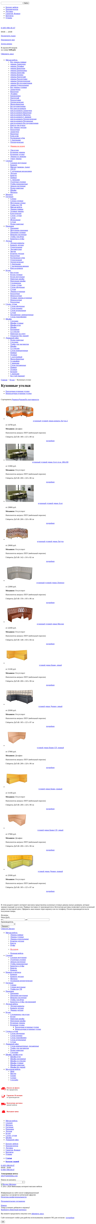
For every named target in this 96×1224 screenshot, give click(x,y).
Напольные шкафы (18, 281)
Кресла (13, 943)
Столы (13, 218)
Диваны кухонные (17, 291)
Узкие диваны (16, 159)
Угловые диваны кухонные (21, 298)
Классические (15, 213)
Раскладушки (15, 100)
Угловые (13, 355)
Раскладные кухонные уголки (18, 391)
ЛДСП (13, 169)
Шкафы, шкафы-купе (14, 1055)
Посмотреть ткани (8, 36)
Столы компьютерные (19, 351)
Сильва (13, 1078)
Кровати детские (17, 245)
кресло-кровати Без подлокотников (24, 123)
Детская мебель (12, 1004)
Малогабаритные (17, 104)
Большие (13, 372)
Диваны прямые (16, 209)
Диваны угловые (17, 937)
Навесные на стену (18, 334)
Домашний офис (12, 338)
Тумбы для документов (19, 344)
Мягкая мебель (11, 60)
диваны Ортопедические (20, 81)
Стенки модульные (18, 987)
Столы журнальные (18, 310)
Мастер (13, 1073)
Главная (4, 380)
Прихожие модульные (19, 995)
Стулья (13, 222)
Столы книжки (16, 308)
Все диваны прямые (18, 62)
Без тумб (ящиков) (17, 376)
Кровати (13, 165)
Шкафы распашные (18, 1059)
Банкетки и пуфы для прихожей (23, 1002)
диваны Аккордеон (18, 64)
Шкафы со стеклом (18, 1061)
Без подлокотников (18, 106)
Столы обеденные (17, 287)
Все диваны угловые (18, 87)
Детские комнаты (17, 243)
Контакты (9, 16)
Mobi (12, 1071)
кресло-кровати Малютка (20, 115)
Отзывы (9, 18)
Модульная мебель (13, 1069)
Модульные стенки (18, 203)
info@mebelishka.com (9, 1176)
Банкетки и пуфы (17, 239)
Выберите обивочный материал (13, 1210)
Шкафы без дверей (17, 1067)
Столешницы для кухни (20, 1014)
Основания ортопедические (21, 981)
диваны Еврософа (17, 73)
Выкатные (14, 92)
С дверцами (15, 180)
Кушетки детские (17, 254)
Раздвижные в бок (17, 138)
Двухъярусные (16, 249)
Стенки (13, 199)
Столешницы (15, 283)
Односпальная (16, 260)
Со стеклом (14, 332)
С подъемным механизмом (21, 171)
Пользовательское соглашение (13, 1201)
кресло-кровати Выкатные (20, 113)
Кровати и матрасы (13, 972)
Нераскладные (16, 296)
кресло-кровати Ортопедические (23, 119)
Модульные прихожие (19, 230)
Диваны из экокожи (18, 156)
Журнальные (15, 220)
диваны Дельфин (17, 66)
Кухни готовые (16, 275)
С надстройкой (16, 357)
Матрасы (13, 192)
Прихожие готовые (18, 232)
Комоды (13, 175)
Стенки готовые (16, 201)
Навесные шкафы (17, 279)
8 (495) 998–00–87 (8, 28)
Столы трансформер (18, 317)
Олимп (13, 1076)
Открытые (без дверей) (19, 336)
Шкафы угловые (16, 323)
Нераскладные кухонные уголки (19, 393)
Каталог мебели (12, 7)
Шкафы (13, 190)
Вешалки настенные (18, 235)
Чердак (13, 251)
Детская (9, 241)
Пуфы (12, 945)
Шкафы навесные (17, 1065)
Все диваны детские (18, 127)
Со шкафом (14, 361)
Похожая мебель (16, 953)
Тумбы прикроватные (19, 184)
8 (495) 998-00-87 (8, 1165)
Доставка (9, 11)
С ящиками (14, 363)
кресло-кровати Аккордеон (21, 111)
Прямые (13, 178)
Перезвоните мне (8, 40)
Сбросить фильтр (8, 929)
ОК (3, 1222)
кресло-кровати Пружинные (21, 121)
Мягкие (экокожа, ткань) (20, 167)
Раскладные (15, 130)
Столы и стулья (12, 1031)
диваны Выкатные (17, 68)
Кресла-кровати (16, 268)
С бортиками (15, 140)
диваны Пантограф (18, 77)
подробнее (50, 441)
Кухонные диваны (17, 152)
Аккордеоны (15, 89)
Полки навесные (17, 188)
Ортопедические (17, 102)
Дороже (22, 400)
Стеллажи (14, 321)
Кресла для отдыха (17, 125)
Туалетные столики (18, 182)
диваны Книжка (16, 75)
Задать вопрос (6, 44)
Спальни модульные (18, 163)
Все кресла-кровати (18, 108)
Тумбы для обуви (17, 237)
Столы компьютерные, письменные (24, 1046)
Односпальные (16, 247)
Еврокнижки (15, 96)
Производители (12, 9)
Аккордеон (14, 132)
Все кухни (14, 272)
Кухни (12, 1017)
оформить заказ (37, 1214)
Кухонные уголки (17, 154)
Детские (13, 173)
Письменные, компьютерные (21, 315)
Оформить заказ (7, 54)
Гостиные (9, 197)
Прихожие (10, 226)
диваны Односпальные (19, 85)
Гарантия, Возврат (13, 14)
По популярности (32, 400)
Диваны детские (16, 1010)
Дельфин (13, 94)
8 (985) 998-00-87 (8, 1170)
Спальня (9, 161)
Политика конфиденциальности (14, 1197)
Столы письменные (18, 365)
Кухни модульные (17, 277)
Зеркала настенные (18, 186)
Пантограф (14, 98)
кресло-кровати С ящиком (20, 117)
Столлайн (14, 1080)
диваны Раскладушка (18, 79)
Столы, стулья (16, 216)
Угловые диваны (17, 211)
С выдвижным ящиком (19, 266)
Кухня (8, 270)
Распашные (14, 329)
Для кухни (14, 150)
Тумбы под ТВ (16, 205)
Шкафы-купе (15, 325)
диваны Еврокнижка (18, 70)
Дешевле (15, 400)
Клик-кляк (14, 136)
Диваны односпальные (19, 939)
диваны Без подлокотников (21, 83)
